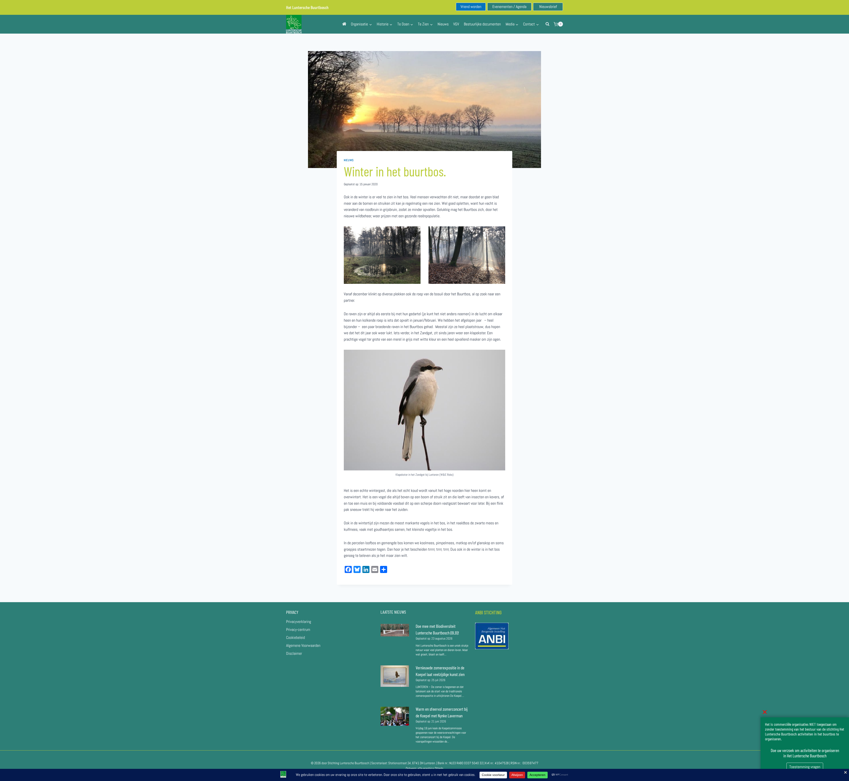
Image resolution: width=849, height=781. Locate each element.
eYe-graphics (426, 768)
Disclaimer (294, 653)
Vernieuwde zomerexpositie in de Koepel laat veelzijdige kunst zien (440, 671)
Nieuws (443, 24)
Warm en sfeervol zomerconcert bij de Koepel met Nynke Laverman (442, 712)
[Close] (765, 712)
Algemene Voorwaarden (303, 645)
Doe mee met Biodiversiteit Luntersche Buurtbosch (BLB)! (438, 629)
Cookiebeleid (295, 637)
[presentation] (395, 630)
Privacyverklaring (298, 621)
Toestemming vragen (804, 766)
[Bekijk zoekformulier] (547, 24)
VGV (456, 24)
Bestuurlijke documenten (482, 24)
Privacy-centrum (298, 629)
